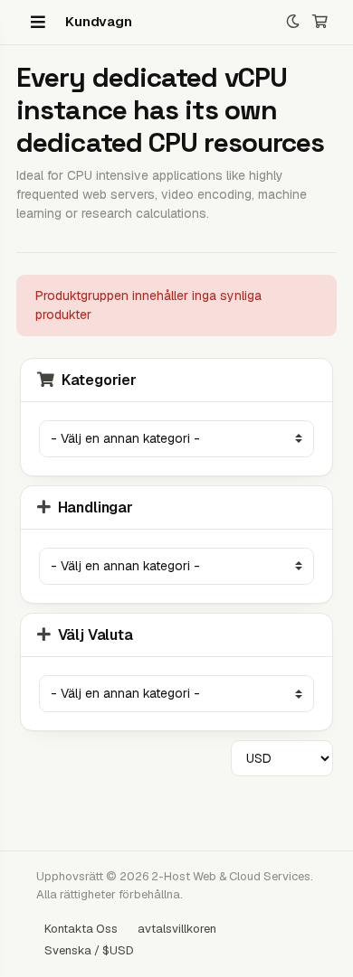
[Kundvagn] (320, 22)
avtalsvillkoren (177, 928)
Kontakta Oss (81, 928)
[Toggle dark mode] (293, 22)
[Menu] (38, 22)
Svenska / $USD (89, 950)
